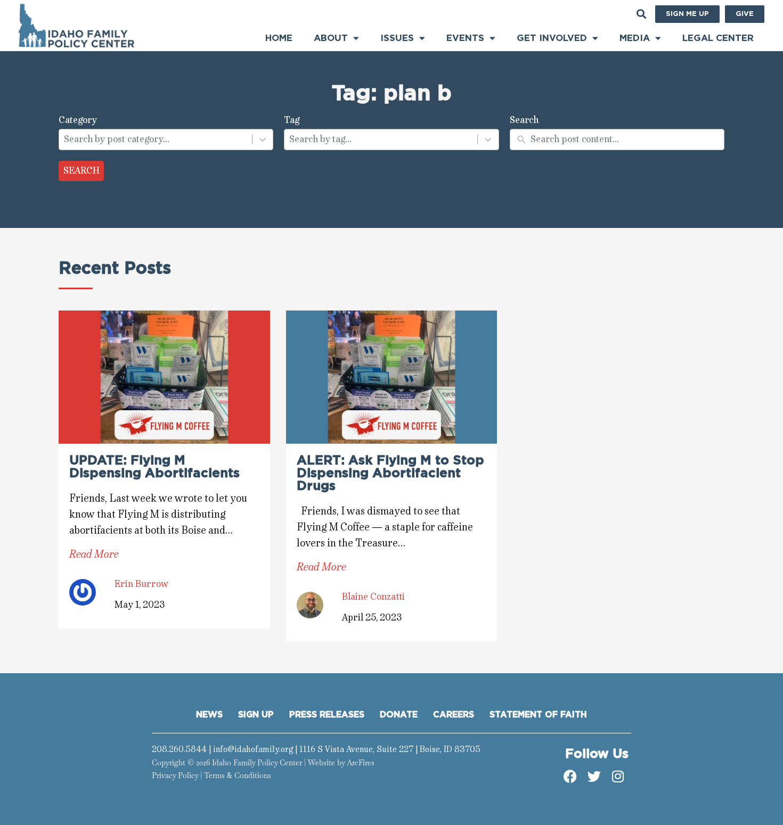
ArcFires (360, 762)
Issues (397, 38)
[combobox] (155, 139)
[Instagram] (618, 776)
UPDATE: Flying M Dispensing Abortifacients (154, 467)
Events (465, 38)
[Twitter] (594, 776)
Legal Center (718, 38)
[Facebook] (570, 776)
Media (634, 38)
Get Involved (552, 38)
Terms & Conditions (237, 775)
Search (81, 170)
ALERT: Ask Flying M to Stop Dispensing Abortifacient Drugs (390, 473)
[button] (641, 14)
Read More (94, 554)
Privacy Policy (175, 775)
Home (278, 38)
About (331, 38)
